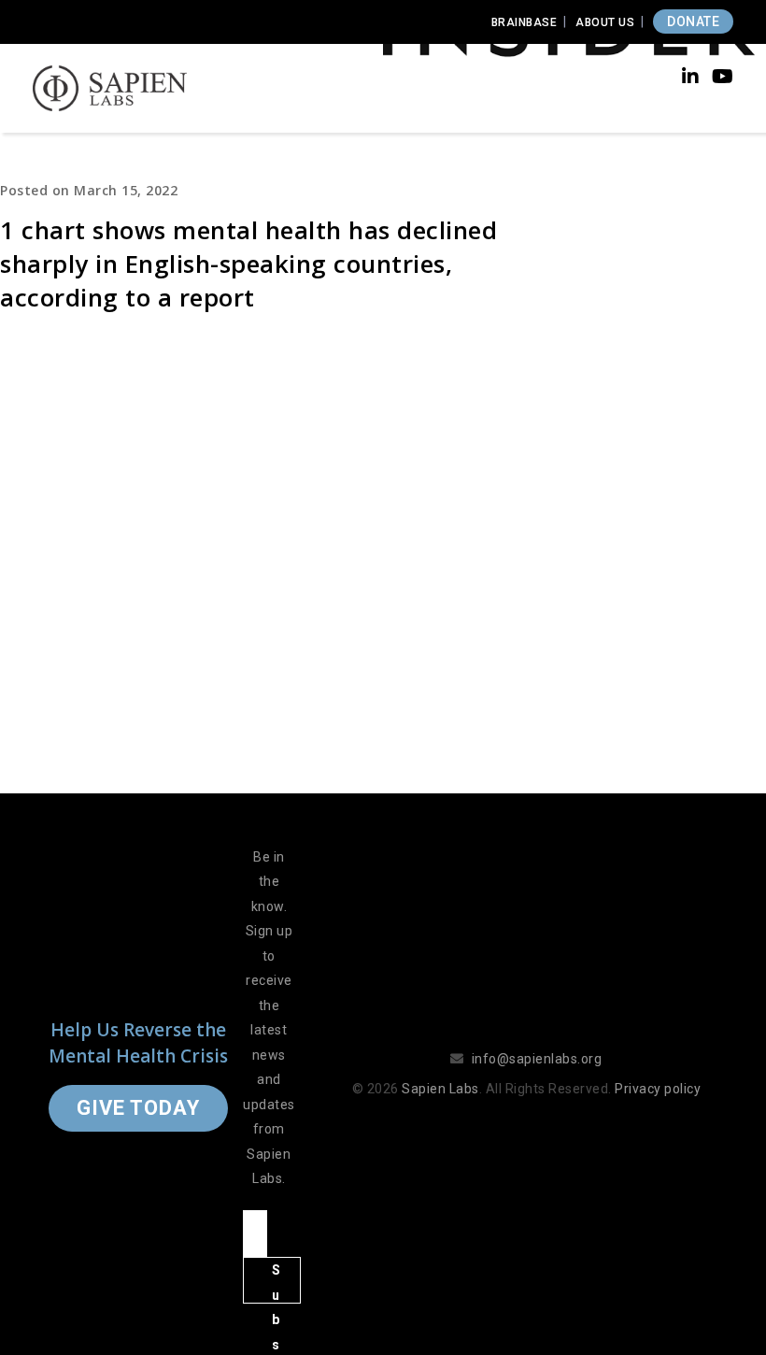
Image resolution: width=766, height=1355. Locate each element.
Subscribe (276, 1283)
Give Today (138, 1108)
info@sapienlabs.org (537, 1058)
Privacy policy (658, 1088)
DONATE (693, 21)
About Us (604, 22)
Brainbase (524, 22)
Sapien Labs (440, 1088)
